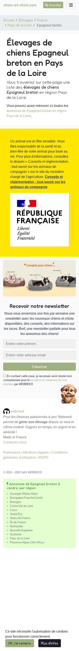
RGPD (43, 457)
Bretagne (15, 502)
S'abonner (39, 367)
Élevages (26, 20)
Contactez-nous (15, 442)
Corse (13, 510)
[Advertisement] (39, 601)
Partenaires (12, 452)
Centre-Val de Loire (21, 506)
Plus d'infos (49, 643)
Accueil (9, 20)
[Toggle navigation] (71, 5)
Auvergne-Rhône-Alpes (24, 493)
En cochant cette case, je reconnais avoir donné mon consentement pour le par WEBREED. (37, 380)
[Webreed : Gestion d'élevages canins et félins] (7, 411)
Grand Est (16, 514)
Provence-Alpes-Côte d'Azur (27, 542)
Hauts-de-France (20, 518)
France (42, 20)
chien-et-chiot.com (19, 5)
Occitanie (15, 534)
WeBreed (17, 411)
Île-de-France (18, 522)
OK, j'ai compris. (19, 643)
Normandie (16, 526)
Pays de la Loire (20, 25)
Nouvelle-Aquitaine (21, 530)
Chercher (54, 5)
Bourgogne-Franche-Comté (26, 497)
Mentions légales (36, 452)
